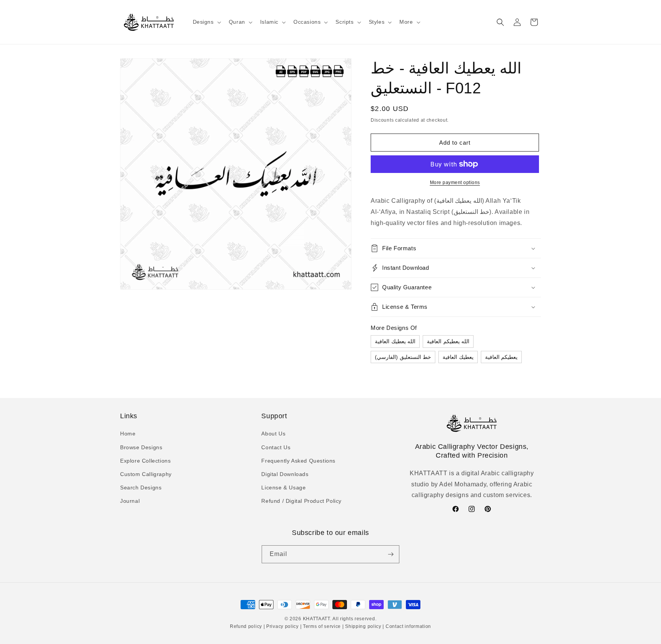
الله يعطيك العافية (395, 341)
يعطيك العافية (458, 357)
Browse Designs (141, 447)
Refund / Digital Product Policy (301, 501)
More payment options (455, 182)
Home (127, 433)
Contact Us (275, 447)
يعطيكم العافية (501, 357)
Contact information (407, 626)
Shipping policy (363, 626)
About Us (273, 433)
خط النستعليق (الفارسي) (403, 357)
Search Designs (140, 487)
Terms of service (321, 626)
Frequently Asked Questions (298, 461)
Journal (130, 501)
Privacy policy (282, 626)
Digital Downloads (284, 474)
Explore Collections (145, 461)
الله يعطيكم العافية (448, 341)
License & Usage (283, 487)
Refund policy (247, 626)
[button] (206, 22)
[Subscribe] (390, 554)
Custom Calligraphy (146, 474)
